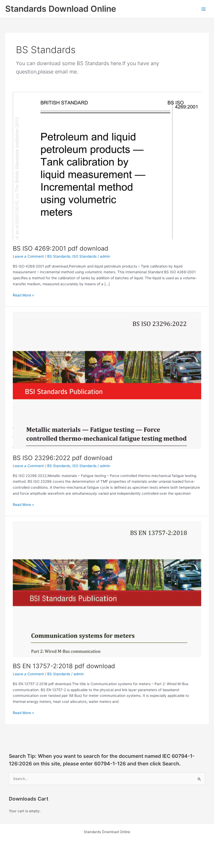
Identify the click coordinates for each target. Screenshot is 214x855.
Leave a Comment (28, 256)
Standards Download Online (60, 9)
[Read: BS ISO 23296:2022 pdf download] (107, 380)
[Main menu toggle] (203, 9)
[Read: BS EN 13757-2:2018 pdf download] (107, 589)
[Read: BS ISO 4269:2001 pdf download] (107, 165)
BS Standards (58, 256)
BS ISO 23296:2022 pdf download (62, 458)
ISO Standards (84, 256)
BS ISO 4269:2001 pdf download (60, 248)
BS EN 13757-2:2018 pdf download (64, 666)
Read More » (23, 295)
